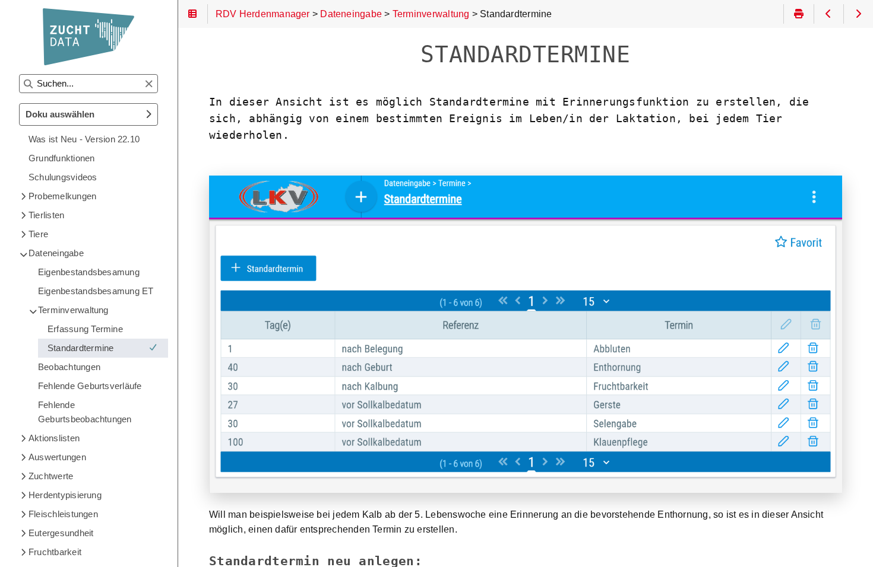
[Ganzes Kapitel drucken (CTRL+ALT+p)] (798, 14)
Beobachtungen (69, 367)
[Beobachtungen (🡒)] (858, 14)
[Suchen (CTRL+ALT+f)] (28, 84)
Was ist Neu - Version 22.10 (84, 139)
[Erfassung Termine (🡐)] (829, 14)
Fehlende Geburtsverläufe (89, 386)
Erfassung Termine (85, 329)
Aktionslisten (54, 438)
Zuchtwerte (51, 476)
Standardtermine (80, 348)
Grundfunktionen (61, 158)
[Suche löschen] (148, 84)
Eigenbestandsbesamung (89, 272)
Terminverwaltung (73, 310)
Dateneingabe (56, 253)
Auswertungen (57, 457)
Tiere (38, 234)
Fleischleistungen (63, 514)
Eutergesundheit (61, 533)
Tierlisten (46, 215)
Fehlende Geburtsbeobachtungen (85, 412)
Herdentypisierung (65, 495)
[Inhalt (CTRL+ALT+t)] (193, 14)
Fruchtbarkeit (55, 552)
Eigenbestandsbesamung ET (95, 291)
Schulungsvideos (63, 177)
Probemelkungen (62, 196)
